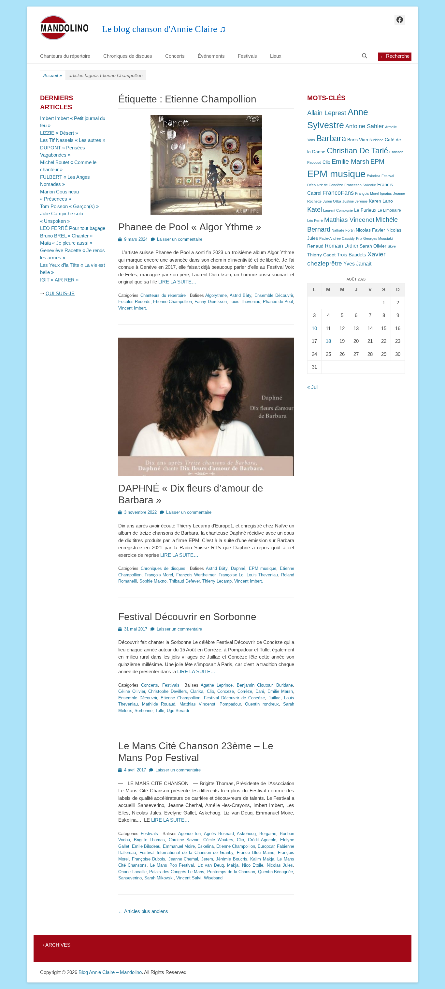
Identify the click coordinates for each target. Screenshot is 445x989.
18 (328, 341)
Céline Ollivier (131, 691)
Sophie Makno (152, 581)
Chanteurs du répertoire (65, 56)
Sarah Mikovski (159, 877)
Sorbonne (143, 710)
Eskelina (205, 846)
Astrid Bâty (240, 295)
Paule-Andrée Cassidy (337, 238)
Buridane (284, 685)
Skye (392, 246)
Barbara (331, 138)
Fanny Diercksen (210, 301)
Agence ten (189, 833)
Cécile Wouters (218, 839)
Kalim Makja (262, 859)
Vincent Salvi (188, 877)
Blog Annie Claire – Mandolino (110, 972)
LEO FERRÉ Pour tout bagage (72, 228)
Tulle (159, 710)
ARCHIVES (57, 945)
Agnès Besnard (219, 833)
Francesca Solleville (360, 185)
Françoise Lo (231, 574)
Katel (314, 209)
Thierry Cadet (321, 254)
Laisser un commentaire (179, 239)
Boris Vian (357, 139)
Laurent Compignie (338, 210)
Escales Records (134, 301)
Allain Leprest (326, 112)
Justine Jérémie (354, 201)
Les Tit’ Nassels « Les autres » (72, 140)
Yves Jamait (357, 263)
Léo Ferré (315, 220)
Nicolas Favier (370, 230)
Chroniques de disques (127, 56)
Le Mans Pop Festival (172, 865)
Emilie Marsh (280, 691)
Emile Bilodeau (146, 846)
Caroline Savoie (184, 839)
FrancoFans (338, 193)
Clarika (196, 691)
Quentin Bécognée (275, 871)
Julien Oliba (332, 201)
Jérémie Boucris (231, 859)
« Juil (312, 387)
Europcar (266, 846)
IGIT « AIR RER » (59, 279)
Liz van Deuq (210, 865)
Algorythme (216, 295)
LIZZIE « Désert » (59, 133)
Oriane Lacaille (132, 871)
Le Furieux (365, 210)
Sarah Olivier (373, 246)
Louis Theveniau (244, 301)
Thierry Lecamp (217, 581)
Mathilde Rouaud (158, 704)
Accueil (52, 75)
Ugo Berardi (178, 710)
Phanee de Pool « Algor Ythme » (189, 226)
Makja (232, 865)
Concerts (175, 56)
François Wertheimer (196, 574)
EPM (377, 161)
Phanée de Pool (278, 301)
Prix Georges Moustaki (374, 238)
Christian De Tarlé (357, 150)
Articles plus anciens (143, 911)
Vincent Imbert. (132, 308)
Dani (259, 691)
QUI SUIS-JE (60, 293)
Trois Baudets (351, 254)
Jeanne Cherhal (183, 859)
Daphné (238, 568)
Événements (211, 56)
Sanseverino (130, 877)
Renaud (315, 246)
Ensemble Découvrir (273, 295)
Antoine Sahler (364, 126)
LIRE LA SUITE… (177, 281)
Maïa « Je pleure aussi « (66, 243)
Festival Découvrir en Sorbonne (187, 616)
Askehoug (246, 833)
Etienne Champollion (172, 301)
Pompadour (230, 704)
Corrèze (244, 691)
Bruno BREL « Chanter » (66, 235)
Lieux (275, 56)
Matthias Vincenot (197, 704)
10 (314, 328)
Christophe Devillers (167, 691)
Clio (210, 691)
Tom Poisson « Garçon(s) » (69, 206)
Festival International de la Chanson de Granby (186, 852)
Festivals (247, 56)
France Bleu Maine (255, 852)
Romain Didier (341, 246)
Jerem (207, 859)
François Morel (159, 574)
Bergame (267, 833)
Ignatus (386, 193)
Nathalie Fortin (343, 230)
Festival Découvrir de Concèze (234, 697)
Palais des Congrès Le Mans (176, 871)
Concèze (225, 691)
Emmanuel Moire (179, 846)
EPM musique (263, 568)
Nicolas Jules (280, 865)
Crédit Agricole (262, 839)
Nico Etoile (252, 865)
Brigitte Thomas (149, 839)
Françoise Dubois (148, 859)
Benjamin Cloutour (254, 685)
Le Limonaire (389, 210)
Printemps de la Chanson (231, 871)
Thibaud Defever (184, 581)
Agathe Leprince (217, 685)
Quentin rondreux (262, 704)
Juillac (274, 697)
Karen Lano (381, 201)
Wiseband (213, 877)
